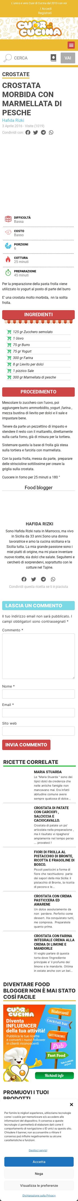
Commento (12, 630)
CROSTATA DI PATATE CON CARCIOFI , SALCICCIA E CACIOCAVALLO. (51, 814)
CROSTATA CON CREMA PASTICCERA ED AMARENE (53, 900)
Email (8, 704)
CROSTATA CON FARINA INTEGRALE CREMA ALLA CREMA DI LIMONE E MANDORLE (54, 942)
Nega (39, 1174)
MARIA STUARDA (48, 772)
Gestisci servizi (38, 1150)
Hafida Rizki (13, 120)
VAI (68, 58)
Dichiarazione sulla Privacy (39, 1195)
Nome (8, 686)
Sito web (9, 723)
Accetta (39, 1162)
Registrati (45, 13)
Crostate (15, 74)
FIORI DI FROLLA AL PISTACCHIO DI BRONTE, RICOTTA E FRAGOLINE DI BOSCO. (54, 858)
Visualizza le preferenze (39, 1185)
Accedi (47, 8)
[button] (71, 1104)
